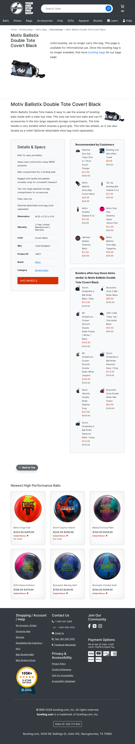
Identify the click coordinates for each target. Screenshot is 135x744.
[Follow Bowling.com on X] (95, 627)
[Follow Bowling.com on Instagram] (100, 627)
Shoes (17, 20)
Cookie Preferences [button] (61, 669)
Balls (6, 20)
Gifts (71, 20)
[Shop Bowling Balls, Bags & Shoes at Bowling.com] (22, 8)
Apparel (84, 20)
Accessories (45, 20)
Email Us (59, 633)
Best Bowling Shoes (26, 660)
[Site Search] (108, 8)
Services (20, 637)
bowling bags (96, 52)
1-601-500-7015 (66, 627)
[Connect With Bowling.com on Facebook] (90, 627)
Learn (114, 20)
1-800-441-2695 (63, 621)
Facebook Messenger (64, 645)
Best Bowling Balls (25, 654)
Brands (98, 20)
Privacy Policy (59, 664)
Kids (60, 20)
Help (129, 20)
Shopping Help (23, 631)
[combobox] (74, 8)
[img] (91, 659)
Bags (29, 20)
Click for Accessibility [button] (62, 675)
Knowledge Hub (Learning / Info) (29, 646)
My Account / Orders (26, 625)
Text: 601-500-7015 (64, 639)
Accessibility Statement (63, 681)
